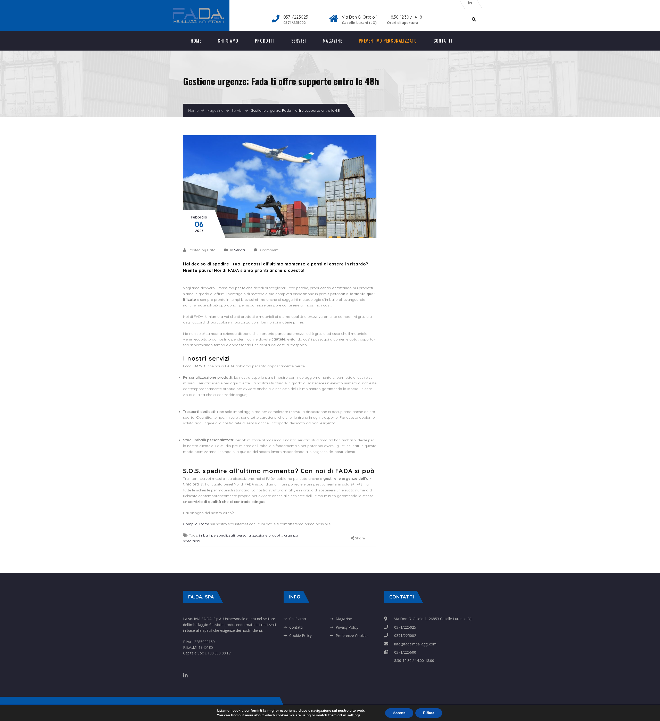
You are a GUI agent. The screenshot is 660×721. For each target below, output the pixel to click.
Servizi (298, 41)
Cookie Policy (300, 635)
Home (196, 41)
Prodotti (265, 41)
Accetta (399, 712)
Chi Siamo (228, 41)
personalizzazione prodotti (259, 535)
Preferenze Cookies (352, 635)
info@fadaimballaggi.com (415, 644)
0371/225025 (405, 627)
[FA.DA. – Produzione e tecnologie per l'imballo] (203, 10)
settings (353, 715)
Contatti (443, 41)
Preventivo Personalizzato (388, 41)
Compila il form (196, 524)
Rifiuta (428, 712)
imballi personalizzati (217, 535)
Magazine (332, 41)
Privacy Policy (347, 627)
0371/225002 (405, 635)
